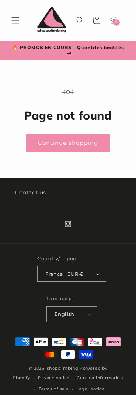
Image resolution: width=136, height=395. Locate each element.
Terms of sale (54, 389)
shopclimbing (62, 368)
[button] (15, 20)
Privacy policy (54, 377)
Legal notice (90, 389)
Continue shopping (68, 142)
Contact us (30, 192)
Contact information (100, 377)
